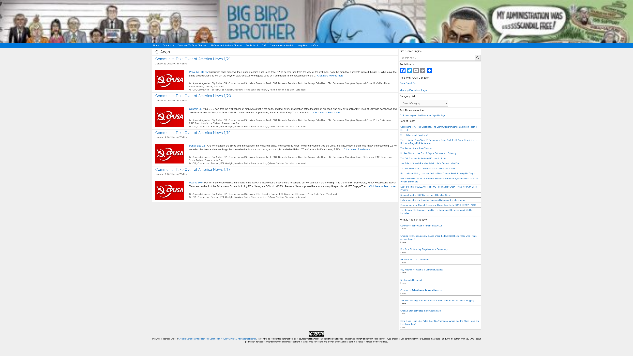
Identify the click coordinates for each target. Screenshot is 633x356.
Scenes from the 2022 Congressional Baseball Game (425, 195)
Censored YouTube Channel (192, 45)
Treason (208, 86)
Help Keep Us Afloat (308, 45)
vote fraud (300, 90)
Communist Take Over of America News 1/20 (193, 96)
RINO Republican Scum (200, 123)
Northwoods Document (411, 280)
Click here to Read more (330, 75)
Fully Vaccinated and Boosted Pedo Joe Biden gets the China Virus (432, 200)
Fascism (215, 90)
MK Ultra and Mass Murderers (414, 259)
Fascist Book (251, 45)
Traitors (199, 86)
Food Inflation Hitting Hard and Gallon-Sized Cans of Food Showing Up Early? (437, 173)
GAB (264, 45)
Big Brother (217, 83)
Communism (203, 90)
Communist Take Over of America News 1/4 (421, 290)
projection (261, 90)
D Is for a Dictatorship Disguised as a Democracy (424, 249)
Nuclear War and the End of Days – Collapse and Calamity (428, 153)
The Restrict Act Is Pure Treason (416, 148)
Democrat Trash (263, 83)
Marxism (238, 90)
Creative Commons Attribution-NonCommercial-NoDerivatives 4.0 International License (217, 339)
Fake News (321, 83)
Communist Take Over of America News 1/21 (192, 59)
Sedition (280, 90)
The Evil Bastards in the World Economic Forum (423, 158)
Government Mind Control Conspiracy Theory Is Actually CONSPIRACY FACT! (438, 205)
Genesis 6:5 (195, 108)
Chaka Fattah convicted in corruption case (420, 311)
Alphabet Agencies (201, 83)
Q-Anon (271, 90)
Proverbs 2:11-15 (198, 72)
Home (156, 45)
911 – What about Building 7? (414, 135)
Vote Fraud (219, 86)
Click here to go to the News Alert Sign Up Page (422, 115)
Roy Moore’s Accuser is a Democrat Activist (421, 269)
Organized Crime (364, 83)
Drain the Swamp (306, 83)
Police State (250, 90)
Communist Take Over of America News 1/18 (192, 169)
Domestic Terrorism (287, 83)
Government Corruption (344, 83)
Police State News (382, 120)
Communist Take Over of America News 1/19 (192, 133)
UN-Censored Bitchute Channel (226, 45)
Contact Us (168, 45)
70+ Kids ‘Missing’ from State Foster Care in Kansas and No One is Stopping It (438, 300)
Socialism (290, 90)
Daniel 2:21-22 (197, 145)
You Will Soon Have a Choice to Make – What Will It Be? (427, 168)
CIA (225, 83)
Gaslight (229, 90)
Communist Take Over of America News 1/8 (421, 225)
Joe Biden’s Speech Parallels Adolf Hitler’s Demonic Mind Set (429, 163)
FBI (329, 83)
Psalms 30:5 (196, 182)
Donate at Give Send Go (282, 45)
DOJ (275, 83)
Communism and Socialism (241, 83)
